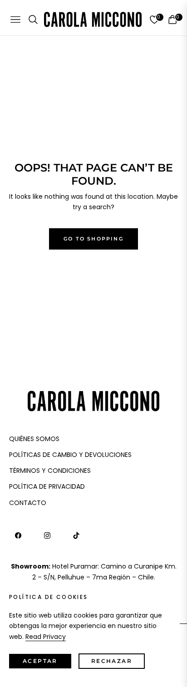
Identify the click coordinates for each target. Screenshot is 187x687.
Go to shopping (93, 239)
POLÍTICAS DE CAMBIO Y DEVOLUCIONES (70, 454)
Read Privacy (45, 636)
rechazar (111, 661)
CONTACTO (27, 502)
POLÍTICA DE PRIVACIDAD (47, 486)
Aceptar (40, 661)
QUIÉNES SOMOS (34, 438)
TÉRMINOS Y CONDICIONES (50, 470)
